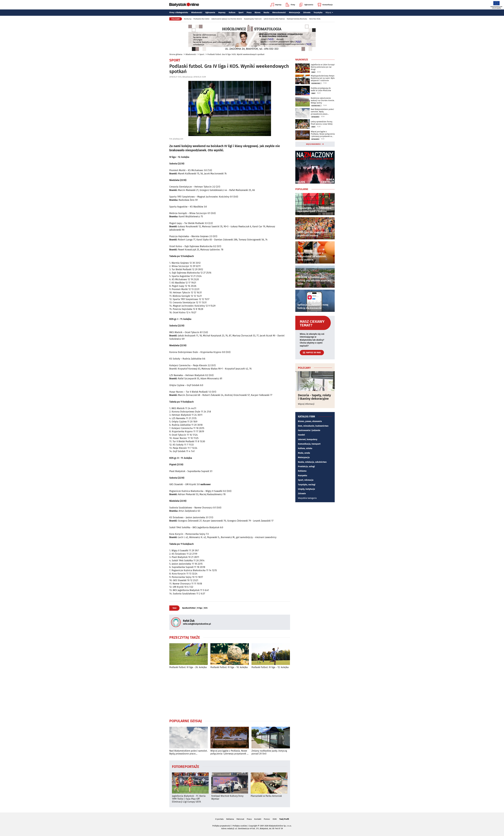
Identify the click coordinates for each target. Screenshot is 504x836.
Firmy (293, 5)
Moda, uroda (304, 453)
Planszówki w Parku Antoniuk (266, 796)
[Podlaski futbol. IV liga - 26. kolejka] (188, 654)
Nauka (266, 12)
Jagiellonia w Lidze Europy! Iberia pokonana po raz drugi (323, 67)
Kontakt (257, 819)
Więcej (328, 12)
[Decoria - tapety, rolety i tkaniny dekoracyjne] (315, 381)
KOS (206, 608)
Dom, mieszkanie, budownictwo (313, 426)
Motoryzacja (294, 12)
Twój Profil (284, 819)
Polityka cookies (240, 826)
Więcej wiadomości (313, 144)
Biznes (257, 12)
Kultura (232, 12)
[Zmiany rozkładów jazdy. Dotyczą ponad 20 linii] (270, 737)
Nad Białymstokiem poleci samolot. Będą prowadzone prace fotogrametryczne (188, 752)
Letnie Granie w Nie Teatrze (274, 19)
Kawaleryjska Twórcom (253, 19)
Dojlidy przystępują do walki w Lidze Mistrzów (321, 89)
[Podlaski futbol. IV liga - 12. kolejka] (270, 654)
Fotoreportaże (185, 766)
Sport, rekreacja (305, 480)
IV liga (199, 608)
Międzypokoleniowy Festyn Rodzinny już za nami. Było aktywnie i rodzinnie (323, 78)
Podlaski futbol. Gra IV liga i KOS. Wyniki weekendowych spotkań (235, 54)
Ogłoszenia (308, 5)
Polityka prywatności (221, 826)
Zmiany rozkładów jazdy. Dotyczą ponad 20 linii (269, 752)
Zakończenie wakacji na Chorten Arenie (226, 19)
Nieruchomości (279, 12)
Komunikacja (327, 5)
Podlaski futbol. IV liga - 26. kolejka (188, 667)
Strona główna (175, 54)
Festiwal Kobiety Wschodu (297, 19)
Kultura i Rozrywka (317, 83)
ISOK (275, 819)
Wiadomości (196, 12)
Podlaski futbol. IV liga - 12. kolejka (270, 667)
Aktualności (315, 117)
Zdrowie (306, 12)
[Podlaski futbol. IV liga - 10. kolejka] (229, 654)
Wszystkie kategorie (307, 498)
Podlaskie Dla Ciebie (201, 19)
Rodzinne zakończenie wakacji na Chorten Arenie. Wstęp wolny (323, 100)
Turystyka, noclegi (306, 484)
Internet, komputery (307, 439)
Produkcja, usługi (306, 466)
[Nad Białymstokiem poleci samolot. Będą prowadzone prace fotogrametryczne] (188, 737)
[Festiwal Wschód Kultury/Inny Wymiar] (229, 783)
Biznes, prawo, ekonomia (310, 421)
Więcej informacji (306, 404)
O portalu (219, 819)
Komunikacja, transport (309, 444)
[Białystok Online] (184, 5)
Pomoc (267, 819)
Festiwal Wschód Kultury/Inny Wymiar (227, 797)
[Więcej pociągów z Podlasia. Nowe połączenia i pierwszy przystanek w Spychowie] (229, 737)
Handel (301, 435)
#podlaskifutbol (188, 608)
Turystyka (318, 12)
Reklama (302, 471)
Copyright (253, 826)
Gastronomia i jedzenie (309, 430)
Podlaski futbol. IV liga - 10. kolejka (229, 667)
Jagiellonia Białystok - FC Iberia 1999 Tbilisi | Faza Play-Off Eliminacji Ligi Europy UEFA (189, 799)
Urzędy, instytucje (306, 489)
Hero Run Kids (314, 19)
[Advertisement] (229, 693)
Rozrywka (302, 475)
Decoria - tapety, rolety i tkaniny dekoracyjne (314, 397)
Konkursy (187, 19)
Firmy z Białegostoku (178, 12)
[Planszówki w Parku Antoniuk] (269, 783)
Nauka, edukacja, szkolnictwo (312, 462)
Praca (249, 12)
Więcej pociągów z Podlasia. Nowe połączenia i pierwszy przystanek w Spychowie (229, 752)
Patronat (240, 819)
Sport (240, 12)
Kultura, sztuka (305, 448)
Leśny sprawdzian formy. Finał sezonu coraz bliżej (322, 122)
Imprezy (278, 5)
